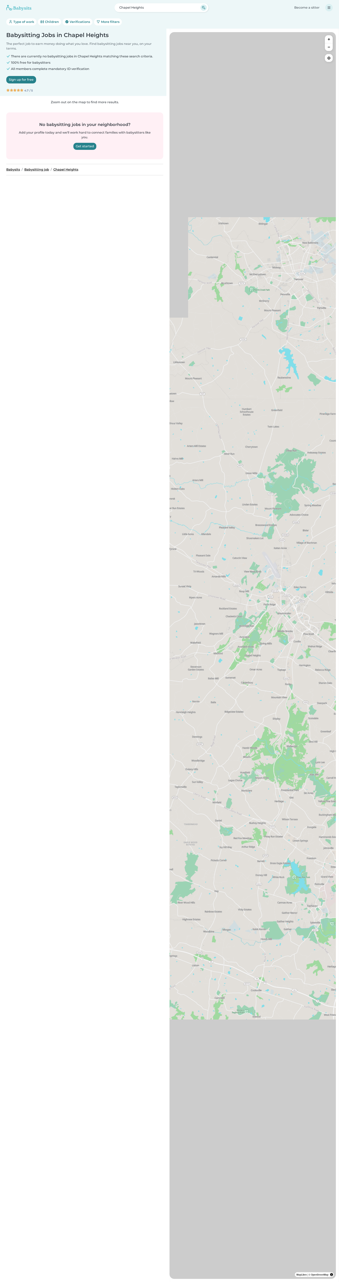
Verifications (79, 22)
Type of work (23, 22)
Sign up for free (21, 79)
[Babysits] (18, 7)
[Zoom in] (329, 39)
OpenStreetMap (319, 1274)
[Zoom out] (329, 47)
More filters (109, 22)
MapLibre (301, 1274)
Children (51, 22)
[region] (253, 655)
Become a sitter (307, 7)
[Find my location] (329, 58)
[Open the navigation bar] (329, 7)
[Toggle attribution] (331, 1274)
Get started (85, 146)
